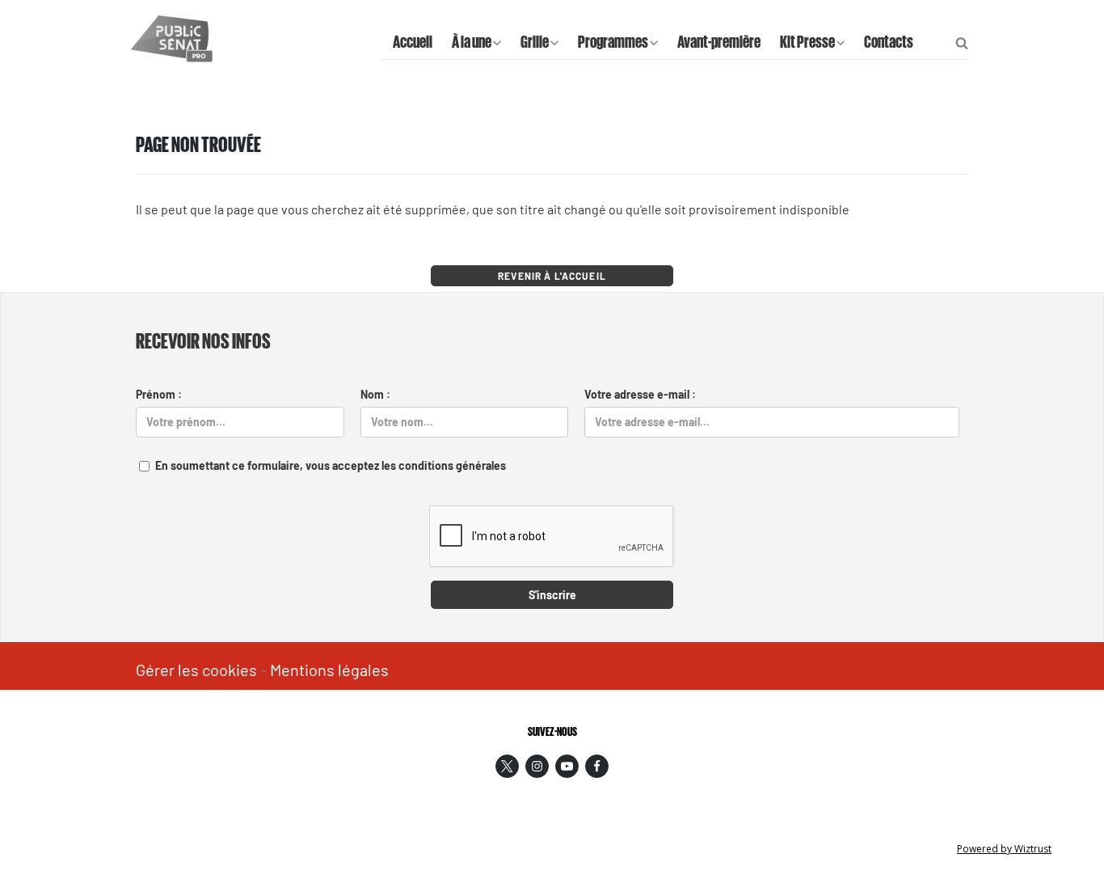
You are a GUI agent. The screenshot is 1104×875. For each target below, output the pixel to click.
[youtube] (567, 766)
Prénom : (159, 394)
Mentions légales (329, 669)
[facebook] (597, 766)
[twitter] (507, 766)
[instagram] (537, 766)
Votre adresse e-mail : (640, 394)
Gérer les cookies (196, 669)
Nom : (375, 394)
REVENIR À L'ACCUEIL (552, 275)
